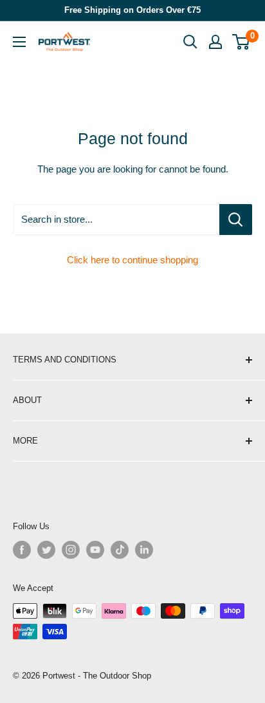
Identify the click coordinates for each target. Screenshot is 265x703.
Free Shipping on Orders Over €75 (132, 10)
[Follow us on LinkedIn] (144, 550)
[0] (241, 42)
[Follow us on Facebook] (22, 550)
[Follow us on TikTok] (120, 550)
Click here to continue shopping (132, 259)
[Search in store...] (235, 219)
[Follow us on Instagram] (71, 550)
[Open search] (190, 42)
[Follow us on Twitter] (46, 550)
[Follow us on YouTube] (95, 550)
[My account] (215, 42)
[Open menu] (19, 42)
